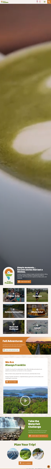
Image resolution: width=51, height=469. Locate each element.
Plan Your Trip (25, 281)
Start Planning (26, 463)
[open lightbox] (25, 400)
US (37, 2)
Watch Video (12, 381)
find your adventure (11, 350)
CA (40, 2)
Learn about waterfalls (39, 436)
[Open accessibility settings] (48, 466)
